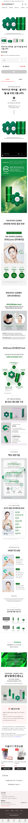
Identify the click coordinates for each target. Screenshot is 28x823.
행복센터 (3, 800)
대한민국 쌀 (4, 7)
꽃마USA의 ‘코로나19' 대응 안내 (9, 798)
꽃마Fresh (17, 7)
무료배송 (11, 7)
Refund (12, 810)
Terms (21, 810)
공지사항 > (3, 792)
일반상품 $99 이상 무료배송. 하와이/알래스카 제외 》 (14, 1)
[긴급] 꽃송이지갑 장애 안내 (8, 796)
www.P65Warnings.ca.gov (17, 736)
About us (7, 810)
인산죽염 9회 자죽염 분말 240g (7, 762)
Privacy (17, 810)
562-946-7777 (24, 802)
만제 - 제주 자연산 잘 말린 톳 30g (20, 762)
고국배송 (23, 7)
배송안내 (4, 794)
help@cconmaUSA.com (14, 815)
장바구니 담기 (7, 768)
